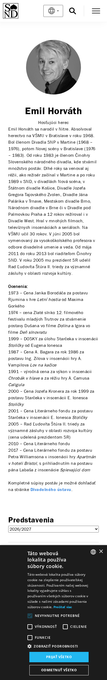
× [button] (101, 551)
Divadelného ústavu (50, 490)
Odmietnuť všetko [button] (59, 670)
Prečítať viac (63, 607)
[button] (59, 646)
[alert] (53, 612)
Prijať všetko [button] (59, 657)
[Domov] (19, 11)
